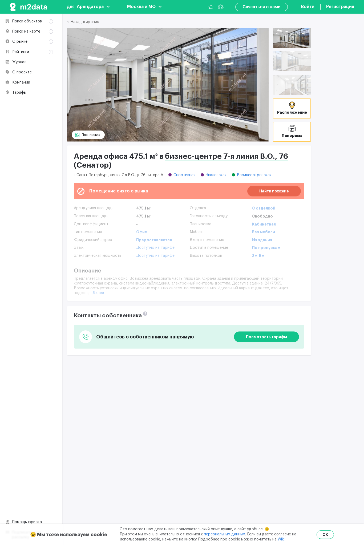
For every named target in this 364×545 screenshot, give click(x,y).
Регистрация (340, 7)
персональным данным (224, 534)
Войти (307, 7)
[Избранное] (211, 7)
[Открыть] (292, 38)
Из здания (262, 240)
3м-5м (258, 256)
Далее (98, 293)
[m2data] (28, 7)
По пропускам (266, 248)
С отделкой (263, 208)
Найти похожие (274, 191)
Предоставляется (154, 240)
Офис (141, 232)
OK (325, 534)
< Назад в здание (83, 22)
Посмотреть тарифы (266, 337)
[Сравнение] (221, 7)
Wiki (281, 539)
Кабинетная (264, 224)
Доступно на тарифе (155, 248)
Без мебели (263, 232)
